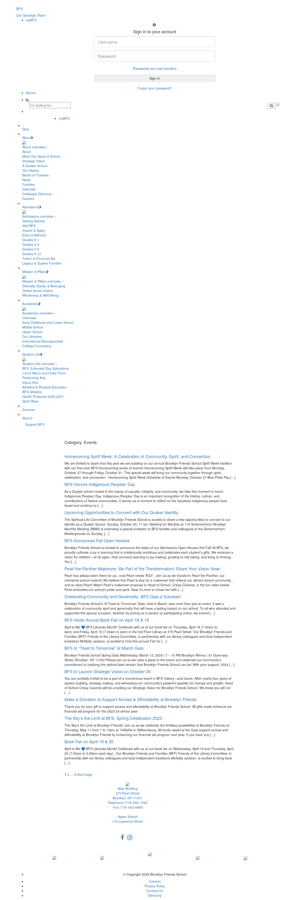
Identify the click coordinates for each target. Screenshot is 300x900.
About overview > (35, 147)
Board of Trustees (35, 175)
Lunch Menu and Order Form (44, 373)
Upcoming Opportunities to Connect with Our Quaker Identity (121, 512)
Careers (28, 198)
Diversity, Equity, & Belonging (43, 286)
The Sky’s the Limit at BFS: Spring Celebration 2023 (113, 718)
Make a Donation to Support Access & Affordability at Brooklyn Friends (130, 699)
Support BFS (34, 424)
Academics (30, 303)
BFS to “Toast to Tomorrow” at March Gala (103, 648)
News (26, 179)
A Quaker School (34, 165)
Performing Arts (33, 377)
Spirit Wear (30, 401)
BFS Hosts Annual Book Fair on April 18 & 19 (106, 620)
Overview (29, 317)
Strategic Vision (33, 161)
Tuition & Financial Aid (38, 258)
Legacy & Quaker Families (41, 263)
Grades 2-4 (30, 244)
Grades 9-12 (31, 253)
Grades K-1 (30, 239)
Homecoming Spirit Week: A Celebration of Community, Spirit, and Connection (137, 456)
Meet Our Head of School (41, 156)
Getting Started (33, 221)
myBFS (31, 20)
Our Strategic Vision (31, 15)
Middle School (32, 327)
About (26, 137)
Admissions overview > (39, 216)
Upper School (32, 331)
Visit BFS (29, 225)
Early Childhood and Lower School (47, 322)
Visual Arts (30, 382)
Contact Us (154, 890)
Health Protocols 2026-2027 (43, 396)
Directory (154, 895)
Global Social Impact (37, 290)
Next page (84, 774)
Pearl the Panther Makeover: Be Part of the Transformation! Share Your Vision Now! (142, 568)
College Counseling (36, 346)
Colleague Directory (37, 193)
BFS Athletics (32, 391)
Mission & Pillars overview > (42, 281)
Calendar (29, 189)
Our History (30, 170)
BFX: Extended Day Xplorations (45, 368)
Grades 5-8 (30, 249)
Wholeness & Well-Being (40, 295)
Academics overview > (38, 313)
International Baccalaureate (42, 341)
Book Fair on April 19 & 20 (88, 741)
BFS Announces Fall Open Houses (97, 540)
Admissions (30, 207)
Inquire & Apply (33, 230)
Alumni (31, 92)
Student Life (31, 354)
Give (25, 129)
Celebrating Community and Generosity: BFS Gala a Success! (122, 596)
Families (28, 184)
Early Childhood (34, 235)
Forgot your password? (155, 88)
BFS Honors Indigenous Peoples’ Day (99, 484)
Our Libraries (32, 336)
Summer (28, 409)
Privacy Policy (155, 886)
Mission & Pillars (34, 271)
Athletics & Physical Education (44, 387)
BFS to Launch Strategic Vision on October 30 (107, 671)
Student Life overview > (39, 363)
